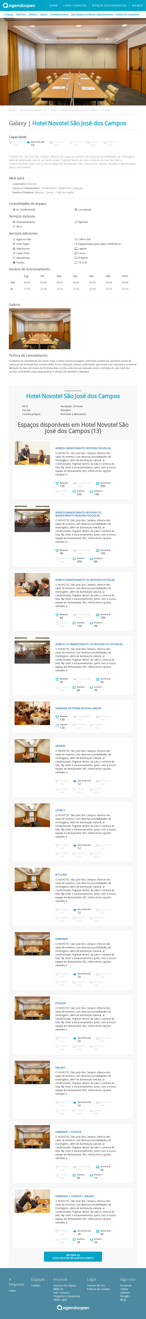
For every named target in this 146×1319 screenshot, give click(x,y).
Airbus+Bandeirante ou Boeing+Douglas (85, 579)
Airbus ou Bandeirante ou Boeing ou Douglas (89, 644)
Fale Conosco (61, 1292)
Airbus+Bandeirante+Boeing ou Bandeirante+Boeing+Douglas (78, 514)
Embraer (61, 939)
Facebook (126, 1285)
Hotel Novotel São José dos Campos (79, 123)
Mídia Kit (58, 1289)
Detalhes (32, 14)
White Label (60, 1299)
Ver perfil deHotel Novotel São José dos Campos (73, 1257)
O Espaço (8, 14)
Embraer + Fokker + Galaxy (74, 1196)
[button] (17, 453)
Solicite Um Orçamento (127, 14)
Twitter (124, 1289)
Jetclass (61, 874)
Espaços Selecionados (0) (109, 5)
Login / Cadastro (75, 5)
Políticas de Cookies (98, 1289)
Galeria (43, 14)
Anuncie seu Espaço (64, 1285)
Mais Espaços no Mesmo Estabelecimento (92, 14)
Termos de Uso (96, 1285)
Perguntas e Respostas (66, 1296)
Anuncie (137, 5)
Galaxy (60, 1067)
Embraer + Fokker (68, 1131)
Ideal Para (21, 14)
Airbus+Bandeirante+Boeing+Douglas (83, 448)
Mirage (60, 746)
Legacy (60, 810)
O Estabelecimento (59, 14)
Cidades (35, 1285)
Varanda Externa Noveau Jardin (78, 708)
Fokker (60, 1003)
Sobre (53, 5)
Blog (123, 1299)
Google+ (125, 1296)
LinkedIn (125, 1292)
